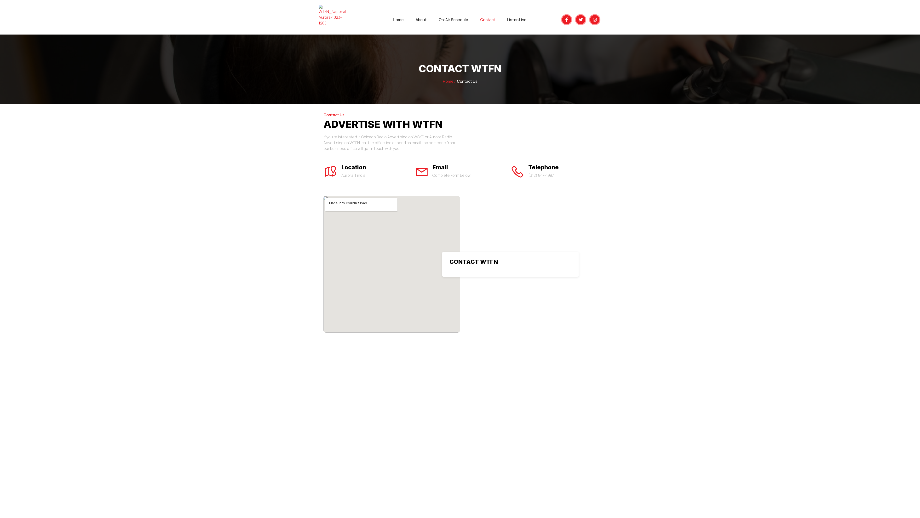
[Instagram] (594, 19)
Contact (487, 19)
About (421, 19)
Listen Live (516, 19)
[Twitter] (580, 19)
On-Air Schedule (453, 19)
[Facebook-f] (566, 19)
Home (398, 19)
